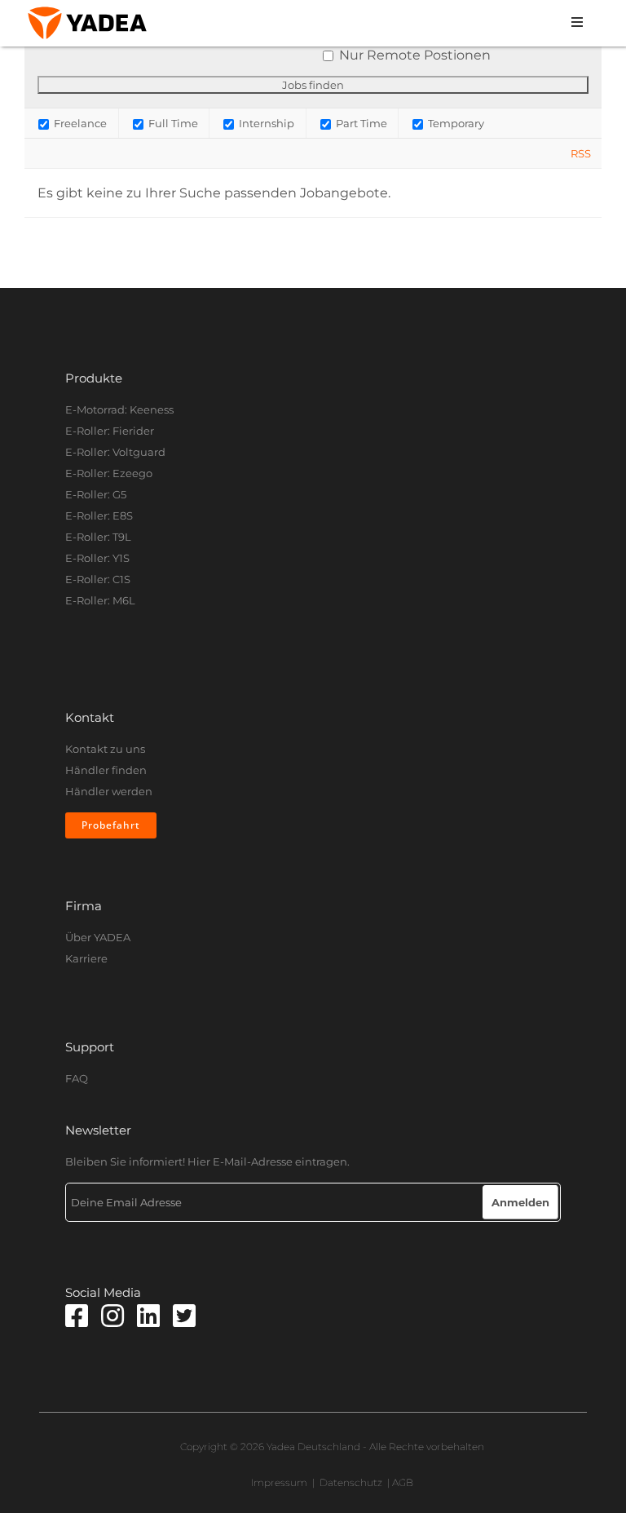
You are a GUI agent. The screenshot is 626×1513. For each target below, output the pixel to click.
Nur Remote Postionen (415, 55)
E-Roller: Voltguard (115, 451)
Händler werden (108, 791)
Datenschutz (351, 1482)
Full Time (172, 123)
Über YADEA (97, 937)
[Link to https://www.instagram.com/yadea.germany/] (112, 1316)
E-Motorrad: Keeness (119, 409)
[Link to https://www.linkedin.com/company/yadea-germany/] (148, 1316)
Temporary (454, 123)
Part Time (360, 123)
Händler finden (106, 769)
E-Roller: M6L (100, 600)
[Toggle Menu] (376, 23)
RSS (581, 153)
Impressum (279, 1482)
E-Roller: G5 (95, 494)
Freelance (79, 123)
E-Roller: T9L (98, 536)
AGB (402, 1482)
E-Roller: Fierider (109, 430)
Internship (265, 123)
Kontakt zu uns (105, 748)
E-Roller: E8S (99, 515)
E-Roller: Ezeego (108, 473)
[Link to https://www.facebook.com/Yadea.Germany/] (76, 1316)
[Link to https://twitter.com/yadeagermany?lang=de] (184, 1316)
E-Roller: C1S (97, 579)
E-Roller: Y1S (97, 557)
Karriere (86, 958)
